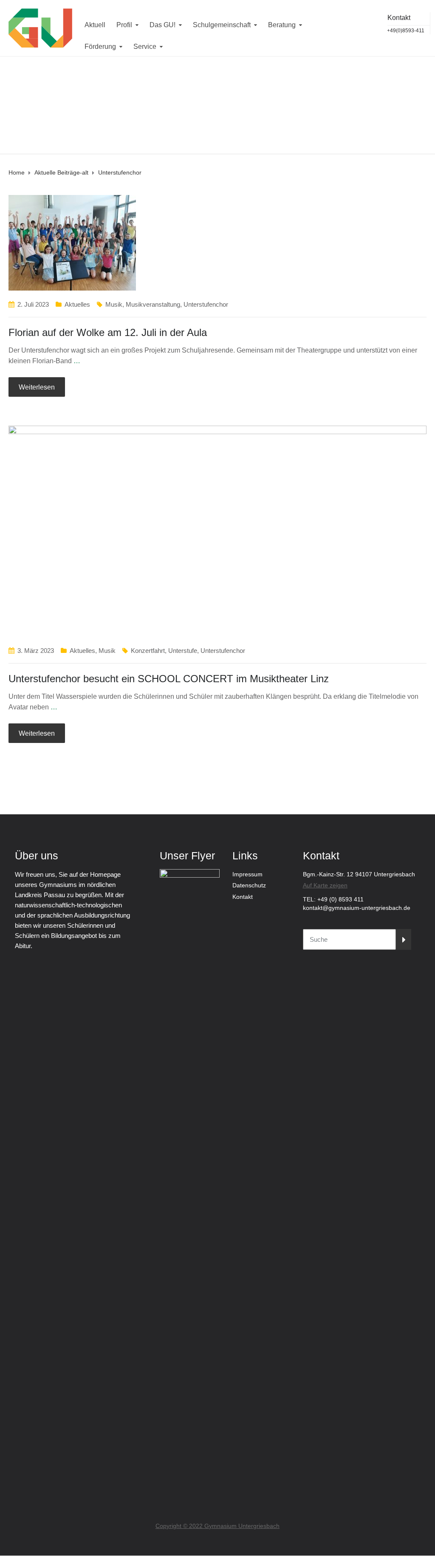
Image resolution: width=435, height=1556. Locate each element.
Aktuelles (77, 304)
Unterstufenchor (206, 304)
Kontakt (242, 896)
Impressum (247, 874)
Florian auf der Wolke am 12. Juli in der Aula (107, 332)
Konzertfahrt (148, 650)
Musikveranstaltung (153, 304)
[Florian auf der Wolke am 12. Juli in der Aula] (72, 242)
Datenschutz (249, 885)
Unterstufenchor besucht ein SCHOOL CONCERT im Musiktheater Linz (168, 678)
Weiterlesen (37, 387)
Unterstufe (182, 650)
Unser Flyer (187, 855)
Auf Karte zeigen (325, 885)
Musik (113, 304)
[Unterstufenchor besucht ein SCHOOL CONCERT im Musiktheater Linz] (217, 530)
